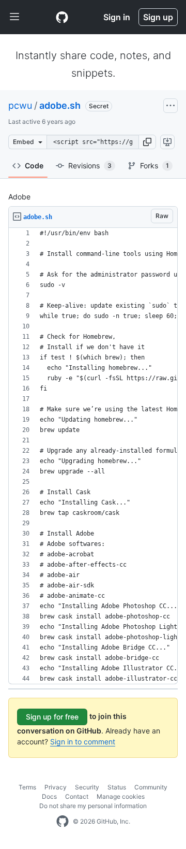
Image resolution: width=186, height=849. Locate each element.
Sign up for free (52, 716)
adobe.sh (60, 105)
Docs (49, 796)
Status (116, 787)
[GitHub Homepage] (62, 821)
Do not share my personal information (93, 806)
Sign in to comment (82, 741)
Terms (27, 787)
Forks (154, 165)
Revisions (90, 165)
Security (87, 787)
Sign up (158, 17)
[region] (93, 456)
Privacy (55, 787)
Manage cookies (121, 796)
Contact (76, 796)
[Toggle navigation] (14, 17)
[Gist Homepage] (62, 17)
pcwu (20, 105)
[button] (147, 142)
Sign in (116, 17)
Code (34, 165)
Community (150, 787)
